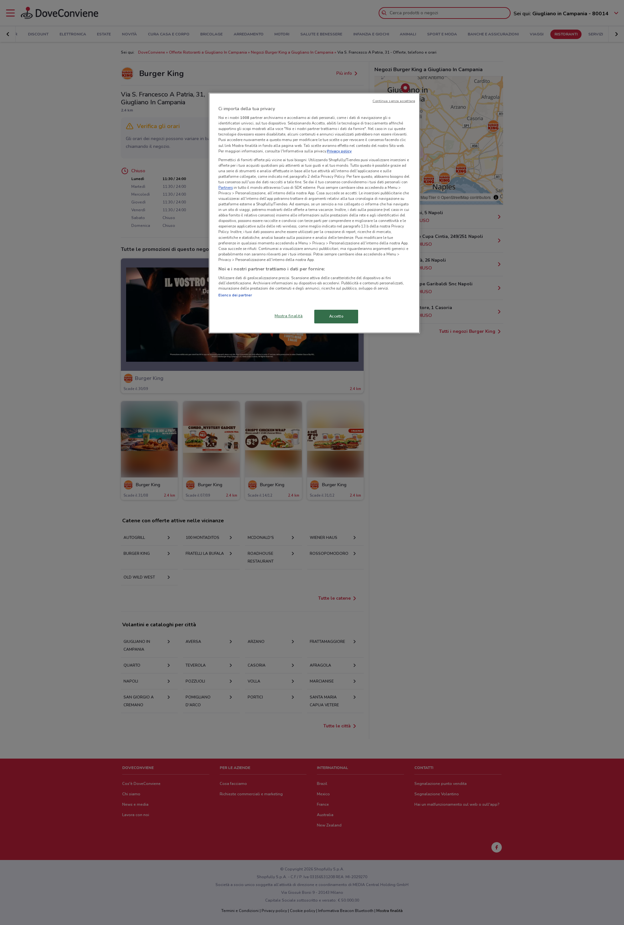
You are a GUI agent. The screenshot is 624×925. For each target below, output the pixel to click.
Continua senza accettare (393, 100)
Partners (225, 187)
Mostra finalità (289, 316)
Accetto (336, 316)
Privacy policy (339, 151)
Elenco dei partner (235, 295)
